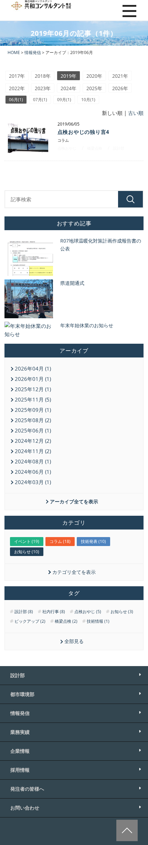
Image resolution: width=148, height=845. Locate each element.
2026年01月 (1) (33, 378)
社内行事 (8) (53, 611)
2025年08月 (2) (33, 420)
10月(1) (88, 100)
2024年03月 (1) (33, 482)
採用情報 (20, 770)
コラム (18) (60, 541)
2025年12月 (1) (33, 389)
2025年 (94, 88)
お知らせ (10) (26, 552)
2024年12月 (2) (33, 440)
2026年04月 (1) (33, 368)
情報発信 (32, 52)
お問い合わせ (24, 807)
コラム (63, 140)
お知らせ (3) (121, 611)
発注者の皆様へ (27, 788)
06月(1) (16, 100)
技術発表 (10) (93, 541)
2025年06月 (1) (33, 430)
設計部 (118, 148)
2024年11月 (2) (33, 451)
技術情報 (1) (98, 621)
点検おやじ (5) (87, 611)
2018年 (43, 76)
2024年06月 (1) (33, 471)
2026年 (120, 88)
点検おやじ (66, 148)
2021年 (120, 76)
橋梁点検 (94, 148)
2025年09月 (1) (33, 409)
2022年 (17, 88)
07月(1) (40, 100)
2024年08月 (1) (33, 461)
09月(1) (64, 100)
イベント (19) (26, 541)
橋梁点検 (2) (66, 621)
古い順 (136, 112)
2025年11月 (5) (33, 399)
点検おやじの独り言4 (83, 131)
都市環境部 (22, 694)
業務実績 (20, 732)
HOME (14, 52)
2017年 (17, 76)
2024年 (68, 88)
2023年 (43, 88)
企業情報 (20, 751)
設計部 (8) (23, 611)
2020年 (94, 76)
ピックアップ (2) (29, 621)
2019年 (68, 76)
